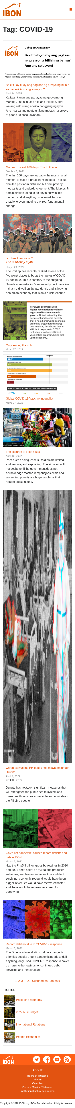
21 (29, 980)
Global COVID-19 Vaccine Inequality (29, 398)
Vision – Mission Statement (37, 1087)
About (37, 1070)
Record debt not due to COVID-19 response (34, 944)
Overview (37, 1083)
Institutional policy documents (37, 1090)
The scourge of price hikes (23, 451)
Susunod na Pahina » (46, 980)
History (37, 1079)
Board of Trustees (37, 1075)
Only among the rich (19, 345)
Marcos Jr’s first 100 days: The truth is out (32, 167)
